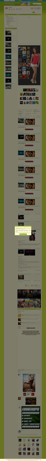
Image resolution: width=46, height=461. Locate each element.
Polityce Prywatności (36, 460)
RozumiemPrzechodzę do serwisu (23, 234)
